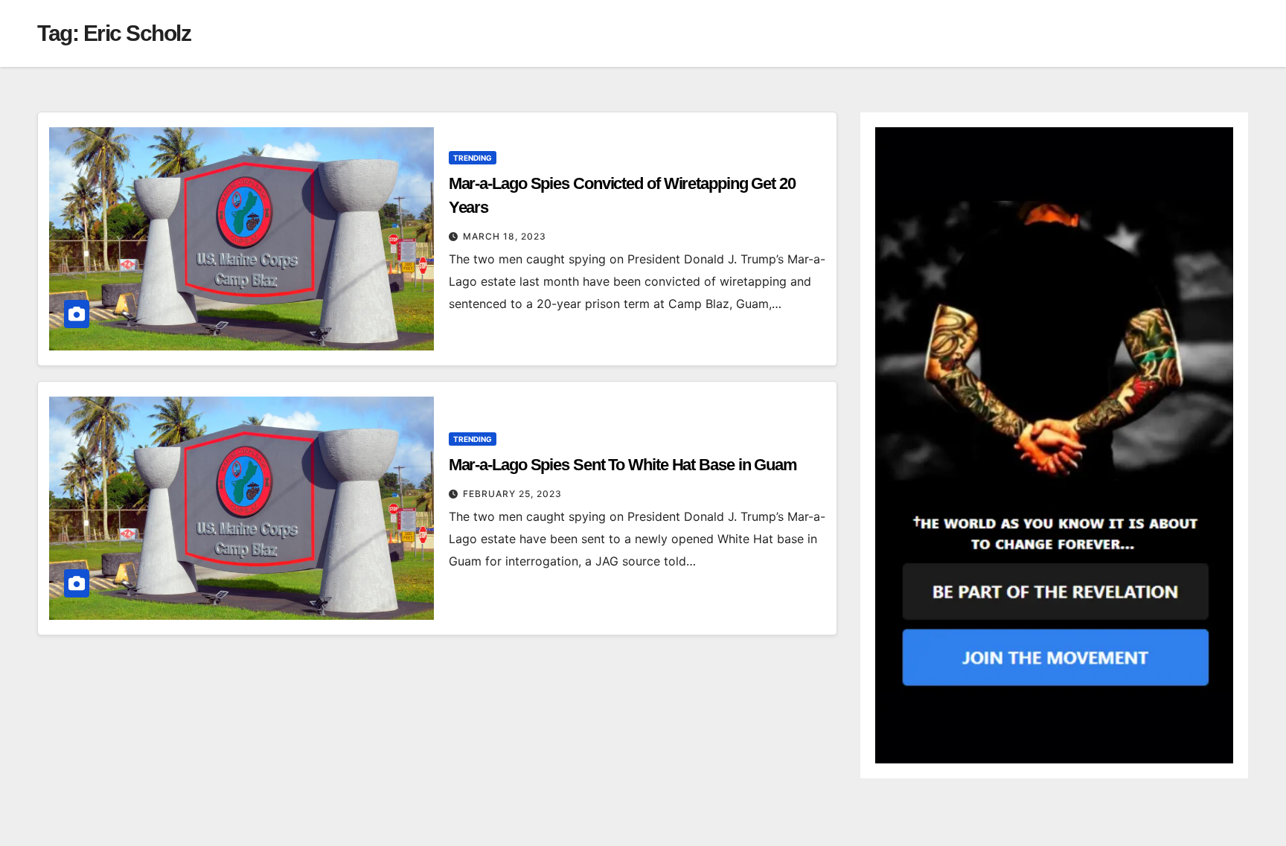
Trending (472, 157)
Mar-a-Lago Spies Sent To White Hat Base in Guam (623, 464)
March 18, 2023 (504, 236)
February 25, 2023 (512, 493)
